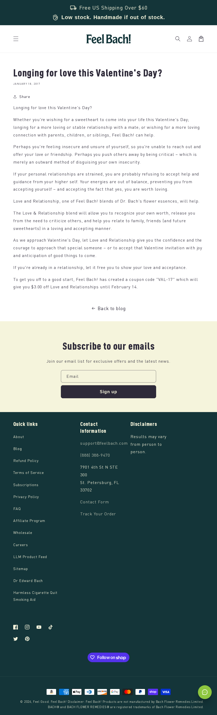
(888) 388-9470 (95, 455)
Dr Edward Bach (28, 580)
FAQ (17, 508)
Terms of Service (28, 472)
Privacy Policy (26, 496)
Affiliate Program (29, 520)
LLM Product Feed (30, 556)
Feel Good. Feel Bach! (50, 701)
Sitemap (20, 568)
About (18, 436)
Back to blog (112, 308)
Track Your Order (98, 513)
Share (24, 96)
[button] (178, 39)
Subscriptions (25, 484)
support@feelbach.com (104, 443)
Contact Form (94, 501)
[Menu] (16, 39)
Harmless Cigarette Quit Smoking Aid (35, 595)
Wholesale (22, 532)
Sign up (108, 391)
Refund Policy (25, 460)
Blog (17, 448)
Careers (20, 544)
